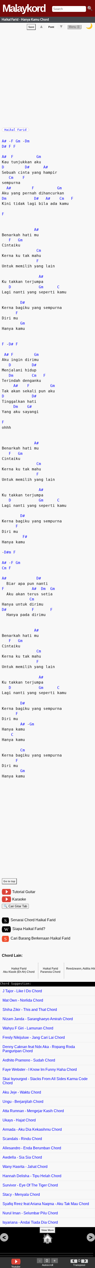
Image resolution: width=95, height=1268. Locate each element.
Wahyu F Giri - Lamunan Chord (28, 1028)
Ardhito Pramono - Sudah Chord (29, 1060)
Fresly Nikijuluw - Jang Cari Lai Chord (34, 1037)
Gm (18, 141)
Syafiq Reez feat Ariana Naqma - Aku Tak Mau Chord (46, 1204)
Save (31, 27)
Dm (27, 141)
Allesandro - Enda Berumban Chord (32, 1148)
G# (29, 406)
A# (4, 141)
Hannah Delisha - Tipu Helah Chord (32, 1176)
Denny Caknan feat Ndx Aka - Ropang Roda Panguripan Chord (39, 1049)
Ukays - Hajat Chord (19, 1120)
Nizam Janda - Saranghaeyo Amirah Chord (38, 1019)
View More (47, 1230)
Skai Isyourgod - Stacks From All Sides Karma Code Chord (45, 1081)
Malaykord (23, 8)
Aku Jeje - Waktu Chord (22, 1092)
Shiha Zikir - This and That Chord (30, 1010)
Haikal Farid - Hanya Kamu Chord (25, 19)
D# (4, 146)
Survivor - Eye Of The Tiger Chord (30, 1185)
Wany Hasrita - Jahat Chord (25, 1167)
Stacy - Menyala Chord (21, 1194)
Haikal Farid (15, 129)
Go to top (9, 881)
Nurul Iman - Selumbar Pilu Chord (30, 1213)
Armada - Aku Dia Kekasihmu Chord (32, 1129)
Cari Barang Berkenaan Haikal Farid (40, 938)
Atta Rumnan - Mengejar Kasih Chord (33, 1111)
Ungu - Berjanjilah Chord (23, 1102)
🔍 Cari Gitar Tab (15, 906)
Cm (11, 177)
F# (25, 536)
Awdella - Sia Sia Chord (22, 1157)
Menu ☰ (74, 27)
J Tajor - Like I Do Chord (22, 991)
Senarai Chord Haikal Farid (33, 920)
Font (51, 27)
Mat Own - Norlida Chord (23, 1000)
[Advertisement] (47, 78)
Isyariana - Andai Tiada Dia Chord (30, 1222)
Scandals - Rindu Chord (22, 1139)
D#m (7, 552)
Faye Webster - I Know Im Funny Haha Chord (40, 1069)
